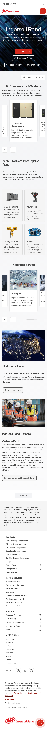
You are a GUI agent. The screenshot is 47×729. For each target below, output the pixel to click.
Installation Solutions (14, 602)
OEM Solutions (11, 572)
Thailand (9, 653)
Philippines (10, 646)
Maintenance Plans (13, 581)
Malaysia (9, 642)
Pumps (8, 562)
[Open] (43, 11)
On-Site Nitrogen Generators (17, 558)
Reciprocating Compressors (17, 541)
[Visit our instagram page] (31, 670)
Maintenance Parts (13, 606)
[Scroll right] (13, 150)
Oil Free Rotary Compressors (17, 544)
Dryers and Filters (13, 555)
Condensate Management (16, 595)
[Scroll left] (4, 150)
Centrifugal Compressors (16, 551)
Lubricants (10, 592)
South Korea (11, 663)
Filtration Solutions (13, 588)
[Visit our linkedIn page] (18, 670)
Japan (8, 660)
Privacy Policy (10, 699)
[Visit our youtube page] (25, 670)
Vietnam (9, 656)
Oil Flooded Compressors (16, 548)
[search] (43, 4)
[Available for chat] (40, 722)
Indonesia (10, 639)
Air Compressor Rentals (15, 599)
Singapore (10, 649)
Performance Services (15, 585)
